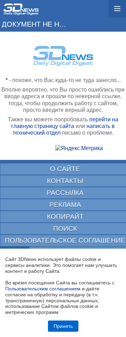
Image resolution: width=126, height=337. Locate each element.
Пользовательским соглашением (42, 288)
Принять (63, 326)
